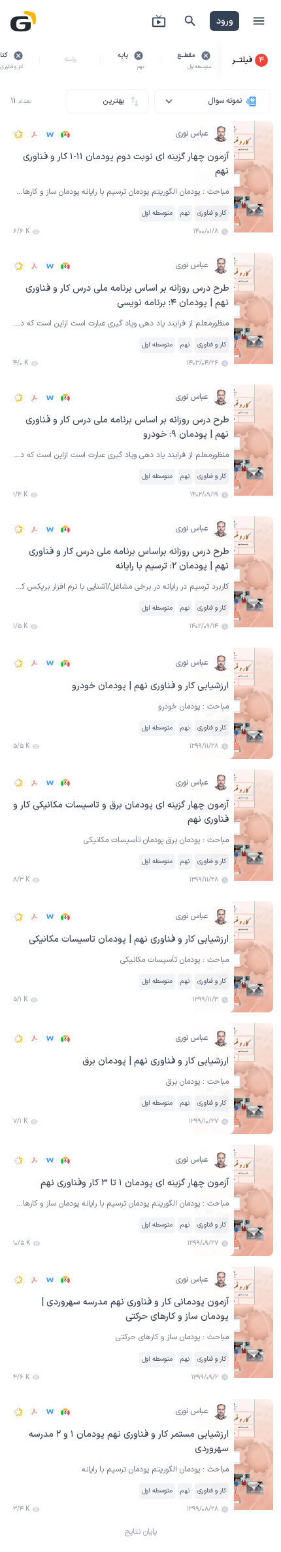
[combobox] (212, 101)
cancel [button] (206, 55)
